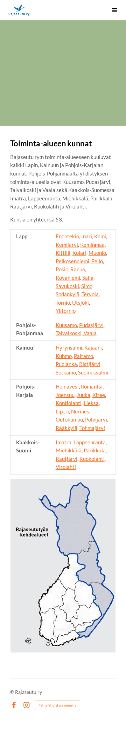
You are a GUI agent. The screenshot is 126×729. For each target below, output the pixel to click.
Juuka (83, 395)
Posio (62, 269)
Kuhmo (64, 356)
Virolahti (66, 467)
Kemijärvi (67, 244)
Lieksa (91, 403)
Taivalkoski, (69, 333)
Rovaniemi (68, 277)
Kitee (98, 395)
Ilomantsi (92, 386)
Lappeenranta (90, 442)
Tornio (63, 302)
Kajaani (93, 347)
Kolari (79, 253)
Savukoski (67, 286)
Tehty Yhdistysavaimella (57, 705)
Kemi (100, 236)
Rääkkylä (66, 428)
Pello (97, 261)
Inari (86, 236)
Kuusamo (66, 325)
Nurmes (80, 411)
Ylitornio (66, 310)
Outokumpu (69, 419)
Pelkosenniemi (72, 261)
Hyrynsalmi (69, 347)
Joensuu (65, 395)
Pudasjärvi (91, 325)
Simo (86, 286)
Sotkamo (66, 372)
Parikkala (95, 450)
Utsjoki (80, 302)
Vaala (90, 333)
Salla (87, 277)
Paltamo (83, 356)
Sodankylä (67, 294)
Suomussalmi (93, 372)
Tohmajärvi (92, 428)
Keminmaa (92, 244)
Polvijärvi (96, 419)
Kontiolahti (69, 403)
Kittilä (63, 253)
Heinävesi (67, 386)
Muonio (97, 253)
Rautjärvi (66, 459)
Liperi (62, 411)
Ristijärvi (89, 364)
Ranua (77, 269)
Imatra (63, 442)
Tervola (90, 294)
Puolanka (66, 364)
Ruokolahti (92, 459)
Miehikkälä (69, 450)
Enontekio (67, 236)
